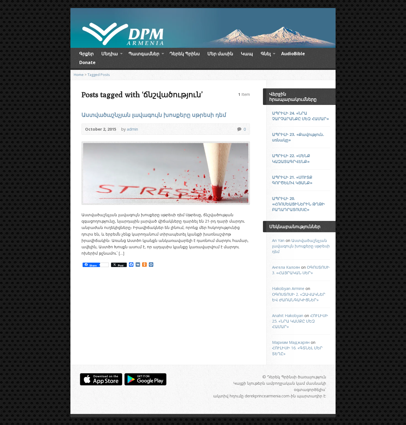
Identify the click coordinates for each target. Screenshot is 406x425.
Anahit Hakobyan (287, 315)
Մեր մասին (220, 54)
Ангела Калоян (286, 267)
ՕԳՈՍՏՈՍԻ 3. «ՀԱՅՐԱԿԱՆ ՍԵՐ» (300, 270)
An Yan (278, 240)
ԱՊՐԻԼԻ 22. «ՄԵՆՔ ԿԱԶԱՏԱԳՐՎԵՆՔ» (291, 158)
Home (79, 74)
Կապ (247, 54)
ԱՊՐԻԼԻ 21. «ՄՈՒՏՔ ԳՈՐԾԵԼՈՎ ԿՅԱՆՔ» (292, 180)
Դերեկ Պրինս (185, 54)
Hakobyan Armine (288, 288)
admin (132, 129)
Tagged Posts (99, 74)
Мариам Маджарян (291, 342)
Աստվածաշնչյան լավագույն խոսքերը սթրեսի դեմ (153, 114)
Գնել (266, 54)
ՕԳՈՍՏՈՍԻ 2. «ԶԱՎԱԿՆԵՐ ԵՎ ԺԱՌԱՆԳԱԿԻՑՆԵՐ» (298, 297)
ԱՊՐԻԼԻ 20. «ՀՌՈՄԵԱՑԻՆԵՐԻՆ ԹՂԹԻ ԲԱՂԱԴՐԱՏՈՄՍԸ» (298, 204)
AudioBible (293, 54)
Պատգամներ (143, 54)
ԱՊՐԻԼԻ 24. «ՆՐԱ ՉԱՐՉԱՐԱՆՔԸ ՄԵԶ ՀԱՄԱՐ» (300, 115)
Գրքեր (86, 54)
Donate (87, 62)
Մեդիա (109, 54)
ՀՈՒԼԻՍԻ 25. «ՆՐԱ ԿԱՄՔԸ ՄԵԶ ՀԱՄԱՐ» (300, 321)
